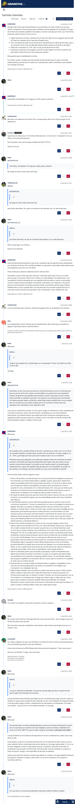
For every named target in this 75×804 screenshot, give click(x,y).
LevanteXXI (11, 639)
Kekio (9, 80)
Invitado (10, 600)
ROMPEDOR (11, 24)
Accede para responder (64, 19)
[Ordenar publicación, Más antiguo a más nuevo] (53, 18)
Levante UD (5, 19)
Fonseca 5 (11, 133)
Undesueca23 (12, 116)
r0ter (9, 321)
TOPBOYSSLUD (12, 183)
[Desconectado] (4, 25)
